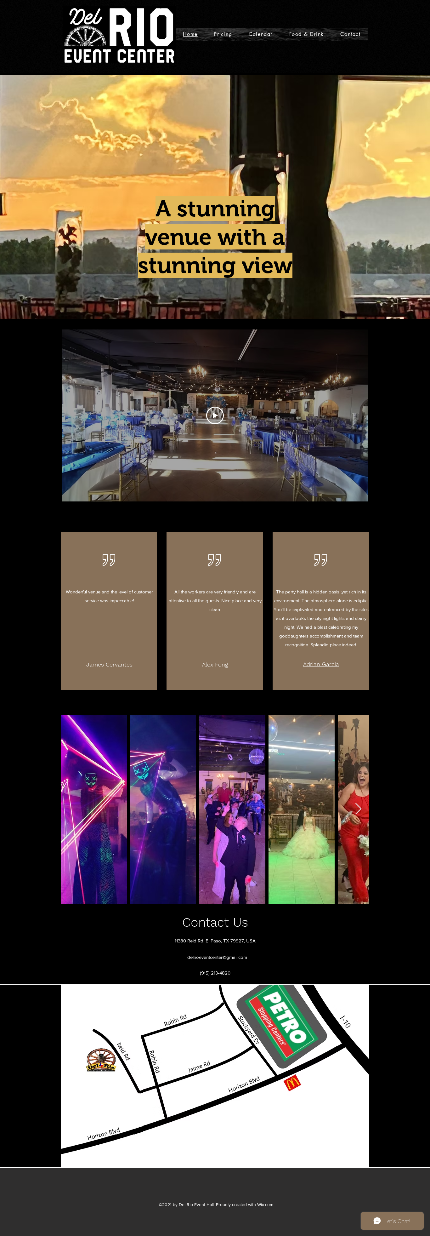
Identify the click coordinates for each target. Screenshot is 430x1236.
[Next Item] (358, 809)
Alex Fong (215, 664)
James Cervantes (109, 664)
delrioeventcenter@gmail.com (217, 957)
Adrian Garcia (321, 664)
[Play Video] (215, 415)
